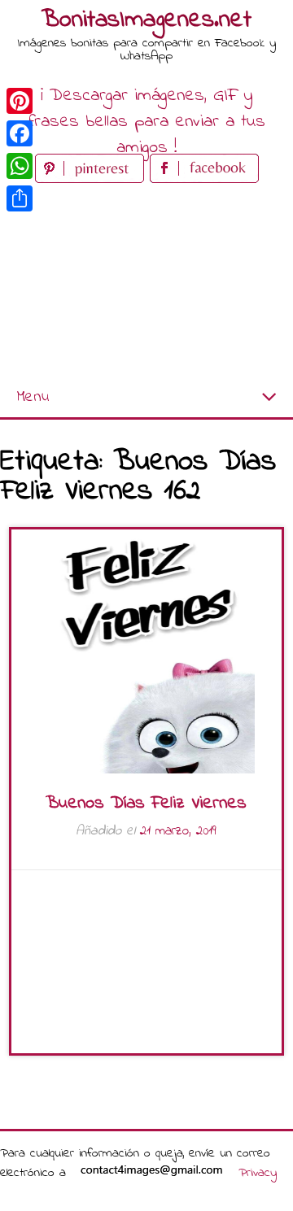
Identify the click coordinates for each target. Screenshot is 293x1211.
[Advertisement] (146, 282)
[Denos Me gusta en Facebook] (204, 179)
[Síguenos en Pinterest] (92, 179)
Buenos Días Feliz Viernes (146, 804)
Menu (32, 397)
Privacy (257, 1173)
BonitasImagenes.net (146, 20)
